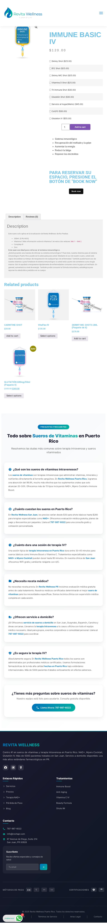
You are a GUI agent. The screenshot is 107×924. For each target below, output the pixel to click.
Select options (47, 336)
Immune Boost (63, 786)
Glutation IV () (61, 118)
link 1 (73, 241)
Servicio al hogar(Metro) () (67, 104)
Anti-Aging (61, 792)
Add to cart (80, 127)
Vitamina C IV (62, 797)
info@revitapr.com (16, 834)
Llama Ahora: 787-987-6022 (56, 707)
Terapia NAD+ (13, 797)
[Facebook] (5, 767)
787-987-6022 (14, 828)
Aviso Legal (75, 916)
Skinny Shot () (62, 61)
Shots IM (60, 808)
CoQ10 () (59, 111)
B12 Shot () (60, 68)
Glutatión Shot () (63, 97)
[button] (36, 27)
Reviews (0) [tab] (32, 217)
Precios (10, 791)
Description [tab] (14, 217)
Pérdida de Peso (14, 803)
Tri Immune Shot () (64, 90)
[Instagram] (13, 767)
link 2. (79, 241)
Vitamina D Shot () (64, 83)
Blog (8, 808)
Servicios (10, 786)
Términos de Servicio (47, 916)
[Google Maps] (21, 767)
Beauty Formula (64, 803)
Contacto (98, 916)
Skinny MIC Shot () (64, 75)
